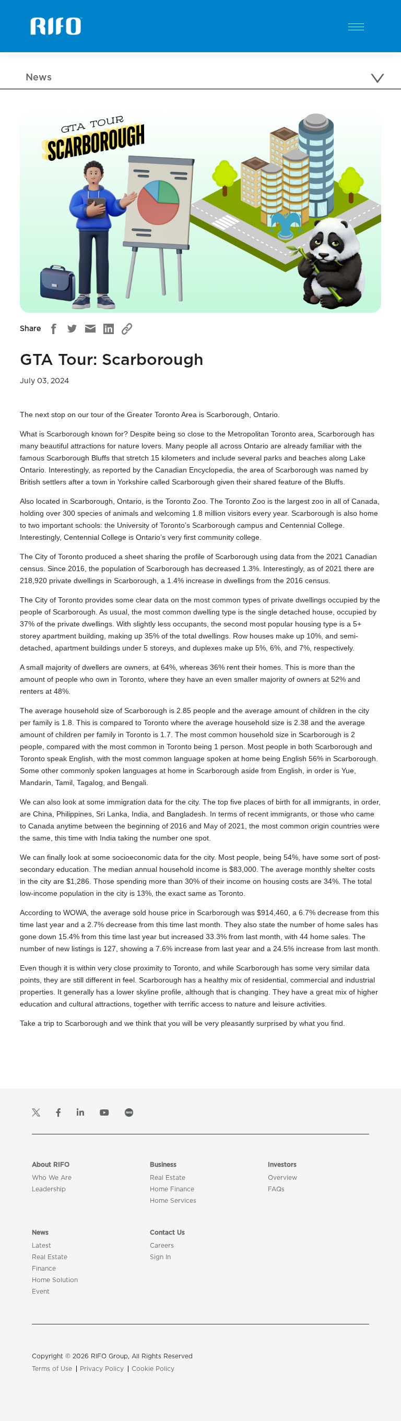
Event (41, 1291)
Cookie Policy (153, 1369)
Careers (162, 1245)
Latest (41, 1245)
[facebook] (54, 329)
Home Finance (172, 1189)
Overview (282, 1178)
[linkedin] (108, 329)
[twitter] (72, 329)
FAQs (276, 1189)
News (40, 1232)
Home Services (173, 1201)
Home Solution (55, 1280)
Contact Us (167, 1232)
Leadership (49, 1189)
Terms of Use (52, 1369)
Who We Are (52, 1178)
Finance (44, 1268)
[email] (90, 329)
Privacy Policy (102, 1369)
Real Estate (167, 1178)
